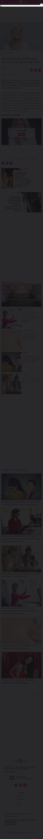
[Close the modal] (41, 4)
